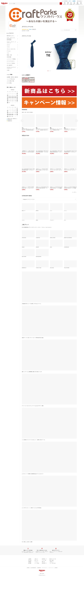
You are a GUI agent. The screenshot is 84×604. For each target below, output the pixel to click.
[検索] (61, 3)
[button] (80, 1)
